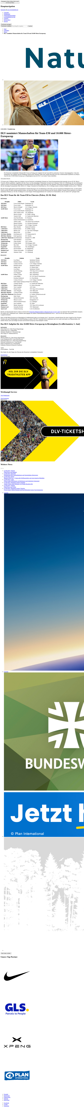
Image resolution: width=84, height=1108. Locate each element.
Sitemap (6, 1098)
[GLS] (17, 1025)
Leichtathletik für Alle (9, 17)
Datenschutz (7, 1097)
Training (6, 18)
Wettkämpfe (7, 14)
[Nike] (17, 992)
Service (6, 21)
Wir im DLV (7, 20)
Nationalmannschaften (10, 15)
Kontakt (6, 1094)
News (5, 32)
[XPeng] (17, 1058)
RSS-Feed (6, 1100)
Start (5, 29)
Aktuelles (6, 12)
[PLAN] (17, 1091)
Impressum (7, 1095)
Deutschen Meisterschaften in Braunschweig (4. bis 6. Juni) (44, 312)
